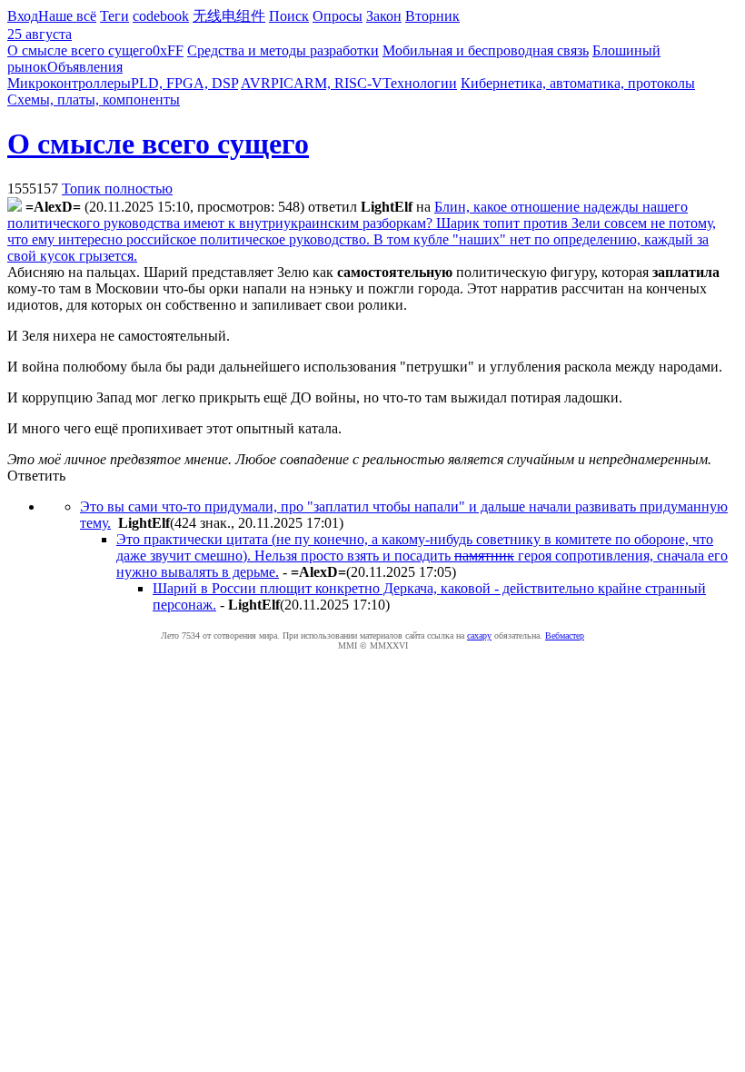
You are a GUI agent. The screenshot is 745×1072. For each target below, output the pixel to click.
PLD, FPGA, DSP (184, 83)
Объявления (85, 66)
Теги (114, 16)
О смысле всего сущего (80, 50)
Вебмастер (564, 635)
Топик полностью (117, 188)
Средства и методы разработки (283, 50)
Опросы (338, 16)
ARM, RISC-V (337, 83)
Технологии (419, 83)
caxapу (479, 635)
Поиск (289, 16)
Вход (22, 16)
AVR (256, 83)
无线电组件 (229, 16)
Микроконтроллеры (69, 83)
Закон (384, 16)
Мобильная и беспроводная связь (485, 50)
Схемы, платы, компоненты (93, 99)
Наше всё (67, 16)
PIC (282, 83)
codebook (161, 16)
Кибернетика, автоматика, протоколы (578, 83)
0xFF (168, 50)
